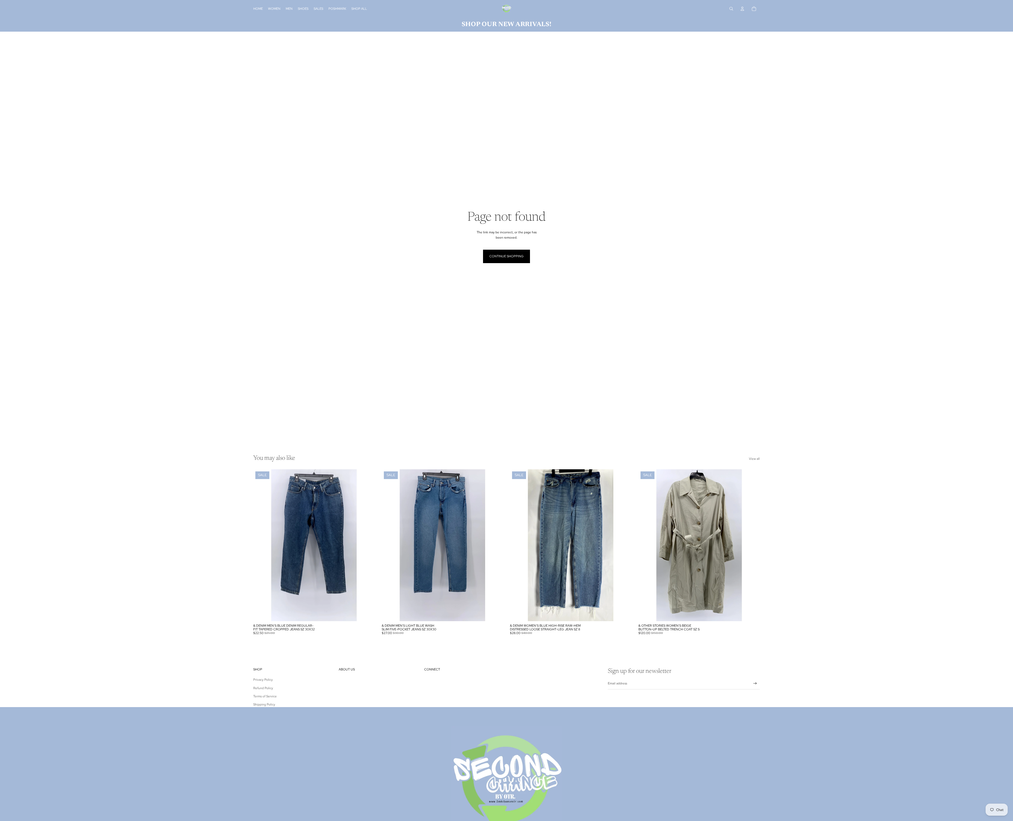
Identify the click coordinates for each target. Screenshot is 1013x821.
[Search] (731, 9)
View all (754, 459)
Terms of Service (265, 696)
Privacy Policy (263, 680)
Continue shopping (506, 256)
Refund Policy (263, 688)
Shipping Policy (264, 704)
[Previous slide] (261, 545)
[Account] (742, 9)
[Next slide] (367, 545)
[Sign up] (755, 683)
